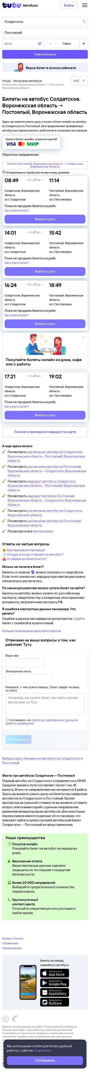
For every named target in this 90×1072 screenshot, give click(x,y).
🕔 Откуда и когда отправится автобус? (32, 554)
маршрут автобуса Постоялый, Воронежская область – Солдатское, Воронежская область (47, 500)
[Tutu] (11, 5)
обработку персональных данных (53, 720)
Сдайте (79, 619)
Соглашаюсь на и (41, 721)
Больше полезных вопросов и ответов (31, 631)
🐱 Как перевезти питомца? (23, 550)
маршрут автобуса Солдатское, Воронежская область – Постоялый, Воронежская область (46, 485)
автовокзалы (43, 531)
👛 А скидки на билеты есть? (24, 559)
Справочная (10, 943)
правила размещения (19, 723)
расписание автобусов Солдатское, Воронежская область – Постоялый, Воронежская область (46, 456)
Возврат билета (12, 938)
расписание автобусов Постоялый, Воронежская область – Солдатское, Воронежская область (47, 470)
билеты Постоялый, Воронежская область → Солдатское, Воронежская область (45, 165)
